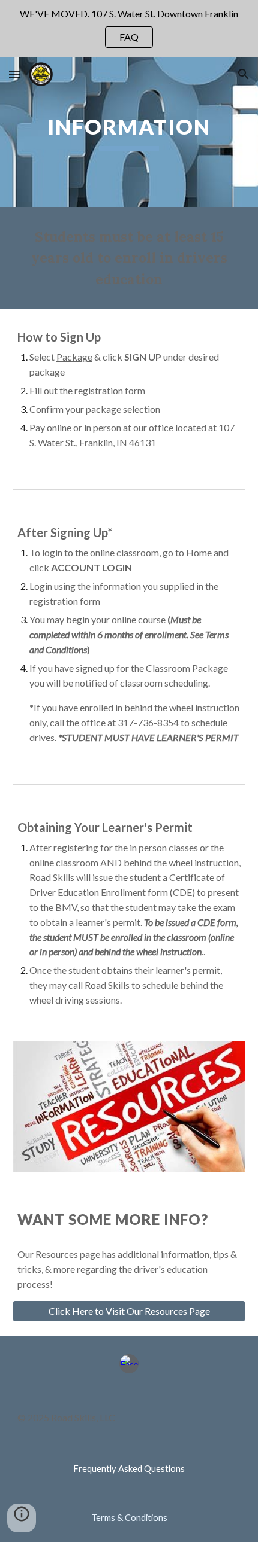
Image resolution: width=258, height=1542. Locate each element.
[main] (129, 132)
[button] (14, 73)
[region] (129, 28)
